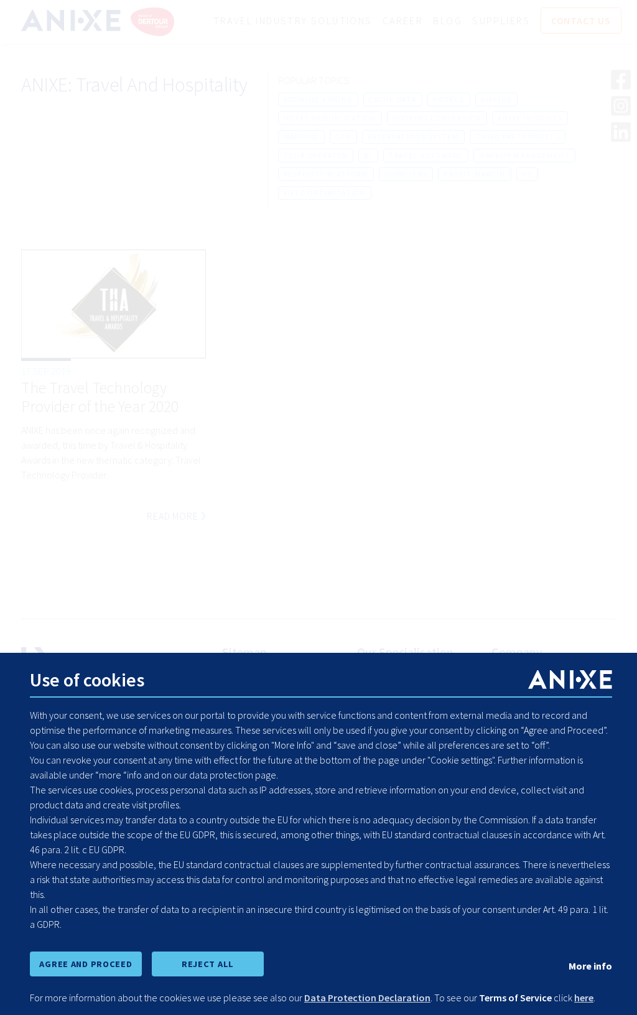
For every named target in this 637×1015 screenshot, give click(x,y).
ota (343, 136)
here (583, 997)
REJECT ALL (208, 964)
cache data (393, 99)
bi (368, 155)
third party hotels (517, 136)
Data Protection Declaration (367, 997)
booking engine (318, 99)
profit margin (474, 174)
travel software (426, 155)
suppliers (405, 174)
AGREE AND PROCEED (85, 964)
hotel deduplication (330, 118)
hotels (449, 99)
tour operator (316, 155)
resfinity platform (326, 174)
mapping (302, 136)
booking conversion (437, 118)
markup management (524, 155)
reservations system (413, 136)
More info (590, 966)
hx (527, 174)
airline (497, 99)
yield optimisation (325, 192)
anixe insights (530, 118)
